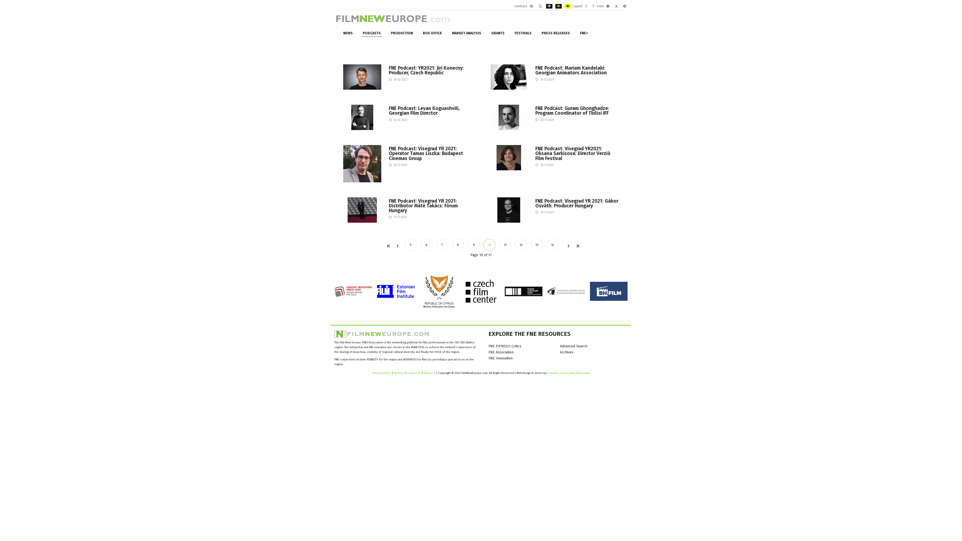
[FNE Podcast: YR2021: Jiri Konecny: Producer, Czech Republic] (362, 77)
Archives (566, 352)
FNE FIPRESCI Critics (505, 346)
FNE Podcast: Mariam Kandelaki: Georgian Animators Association (571, 70)
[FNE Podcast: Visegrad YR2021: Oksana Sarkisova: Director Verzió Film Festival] (509, 157)
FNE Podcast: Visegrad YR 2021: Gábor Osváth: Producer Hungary (576, 203)
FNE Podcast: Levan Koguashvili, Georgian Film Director (424, 110)
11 (505, 245)
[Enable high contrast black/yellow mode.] (558, 6)
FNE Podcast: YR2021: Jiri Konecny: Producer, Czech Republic (426, 70)
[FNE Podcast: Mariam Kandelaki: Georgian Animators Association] (509, 77)
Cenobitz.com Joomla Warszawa (568, 373)
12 (521, 245)
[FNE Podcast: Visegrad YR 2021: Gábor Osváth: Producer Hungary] (509, 210)
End (577, 246)
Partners (399, 373)
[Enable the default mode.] (531, 6)
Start (388, 246)
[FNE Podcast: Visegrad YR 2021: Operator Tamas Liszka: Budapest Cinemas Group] (362, 163)
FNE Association (501, 352)
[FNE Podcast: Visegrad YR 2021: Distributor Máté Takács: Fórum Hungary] (362, 210)
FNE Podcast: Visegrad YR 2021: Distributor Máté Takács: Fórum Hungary (423, 206)
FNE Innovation (501, 358)
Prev (397, 246)
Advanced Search (573, 346)
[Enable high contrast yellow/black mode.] (567, 6)
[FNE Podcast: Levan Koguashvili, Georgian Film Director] (362, 117)
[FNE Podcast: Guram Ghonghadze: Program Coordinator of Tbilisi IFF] (509, 117)
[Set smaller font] (608, 6)
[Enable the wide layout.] (593, 6)
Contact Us (414, 373)
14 (552, 245)
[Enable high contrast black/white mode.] (549, 6)
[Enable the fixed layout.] (586, 6)
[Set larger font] (625, 6)
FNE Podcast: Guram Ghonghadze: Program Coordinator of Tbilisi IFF (572, 110)
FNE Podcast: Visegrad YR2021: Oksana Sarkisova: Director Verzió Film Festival (573, 153)
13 (536, 245)
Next (568, 246)
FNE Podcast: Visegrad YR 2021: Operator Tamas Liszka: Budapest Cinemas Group (426, 153)
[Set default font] (616, 6)
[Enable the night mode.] (540, 6)
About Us (429, 373)
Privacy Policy (382, 373)
